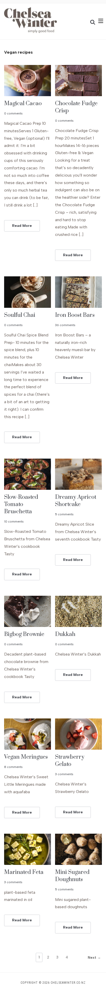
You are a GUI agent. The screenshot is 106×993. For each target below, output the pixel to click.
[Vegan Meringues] (27, 721)
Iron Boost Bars (75, 315)
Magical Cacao (23, 103)
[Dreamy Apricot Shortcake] (78, 461)
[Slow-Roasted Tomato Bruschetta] (27, 461)
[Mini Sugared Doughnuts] (78, 836)
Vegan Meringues (26, 757)
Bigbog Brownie (24, 634)
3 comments (64, 774)
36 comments (65, 325)
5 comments (64, 514)
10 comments (14, 521)
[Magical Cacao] (27, 68)
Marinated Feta (23, 872)
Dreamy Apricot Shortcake (75, 501)
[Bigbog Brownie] (27, 599)
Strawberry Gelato (69, 761)
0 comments (13, 113)
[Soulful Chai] (27, 279)
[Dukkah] (78, 599)
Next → (94, 957)
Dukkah (65, 634)
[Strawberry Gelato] (78, 721)
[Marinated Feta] (27, 836)
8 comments (13, 767)
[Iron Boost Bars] (78, 279)
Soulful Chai (19, 315)
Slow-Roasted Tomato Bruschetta (21, 504)
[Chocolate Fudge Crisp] (78, 68)
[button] (100, 21)
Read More (22, 226)
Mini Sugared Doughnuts (72, 876)
